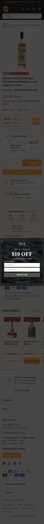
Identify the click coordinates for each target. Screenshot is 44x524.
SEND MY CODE (22, 275)
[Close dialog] (2, 241)
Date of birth (8, 262)
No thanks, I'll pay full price (22, 279)
